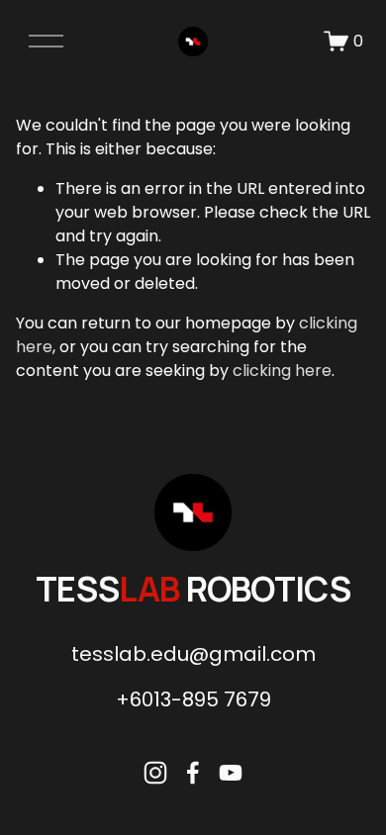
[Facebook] (193, 773)
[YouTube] (230, 773)
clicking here (282, 370)
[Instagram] (155, 773)
